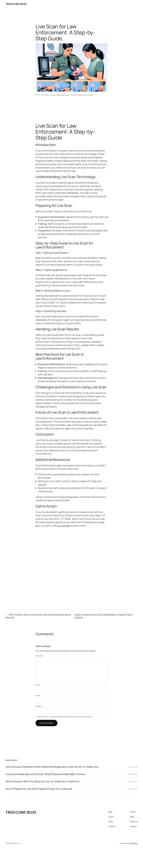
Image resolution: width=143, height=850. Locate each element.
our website (63, 525)
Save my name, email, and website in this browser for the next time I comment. (65, 717)
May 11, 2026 (133, 767)
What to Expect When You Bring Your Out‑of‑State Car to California (42, 781)
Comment (39, 656)
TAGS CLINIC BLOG (16, 4)
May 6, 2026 (133, 774)
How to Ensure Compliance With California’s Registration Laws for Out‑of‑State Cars (52, 766)
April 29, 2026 (132, 789)
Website (38, 706)
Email (38, 695)
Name (38, 685)
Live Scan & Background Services (82, 95)
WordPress (133, 843)
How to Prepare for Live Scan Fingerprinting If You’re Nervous (39, 788)
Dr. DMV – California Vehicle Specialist (56, 95)
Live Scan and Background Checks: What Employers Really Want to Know (45, 774)
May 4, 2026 (133, 781)
